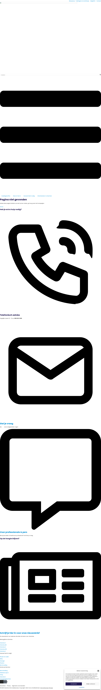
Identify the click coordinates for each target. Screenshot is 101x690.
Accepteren (74, 684)
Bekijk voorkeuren (90, 684)
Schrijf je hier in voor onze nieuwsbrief (20, 633)
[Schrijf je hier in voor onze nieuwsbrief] (50, 630)
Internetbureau (44, 688)
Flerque (51, 688)
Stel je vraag (6, 423)
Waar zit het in (17, 196)
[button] (98, 671)
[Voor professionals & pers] (50, 529)
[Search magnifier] (100, 74)
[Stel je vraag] (50, 421)
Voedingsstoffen (5, 196)
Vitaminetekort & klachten (44, 196)
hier (3, 427)
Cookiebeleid (81, 687)
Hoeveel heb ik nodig (29, 196)
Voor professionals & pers (13, 532)
